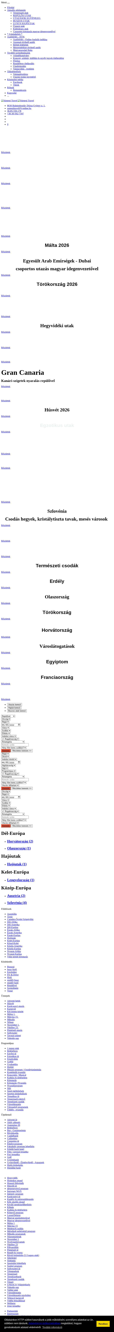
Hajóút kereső (14, 708)
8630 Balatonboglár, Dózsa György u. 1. (26, 105)
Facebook (17, 82)
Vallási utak (12, 1290)
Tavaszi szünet (14, 1035)
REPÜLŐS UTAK (22, 15)
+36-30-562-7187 (15, 113)
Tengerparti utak (20, 13)
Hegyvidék (12, 1178)
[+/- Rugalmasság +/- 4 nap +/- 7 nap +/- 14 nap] (10, 739)
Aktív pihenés (13, 1122)
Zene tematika (13, 1306)
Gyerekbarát (13, 1160)
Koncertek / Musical (16, 1075)
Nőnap (10, 1022)
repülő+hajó (12, 983)
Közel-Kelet (13, 943)
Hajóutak (11, 938)
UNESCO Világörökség (18, 1284)
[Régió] (5, 721)
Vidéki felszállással (16, 1300)
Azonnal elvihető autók (24, 42)
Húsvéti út (12, 1186)
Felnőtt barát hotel (15, 1149)
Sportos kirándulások (17, 1093)
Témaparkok (13, 1271)
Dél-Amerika (13, 924)
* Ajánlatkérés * (14, 34)
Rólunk (10, 87)
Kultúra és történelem (17, 1077)
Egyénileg (12, 972)
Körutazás (12, 1080)
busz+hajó (12, 969)
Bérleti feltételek (20, 45)
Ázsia (9, 916)
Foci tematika (13, 1154)
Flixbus (16, 61)
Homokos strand (15, 1180)
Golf (9, 1157)
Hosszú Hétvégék (15, 1183)
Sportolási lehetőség (16, 1263)
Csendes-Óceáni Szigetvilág (20, 919)
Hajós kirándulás (15, 1165)
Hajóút (10, 1067)
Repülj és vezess (15, 1252)
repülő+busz (13, 980)
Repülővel (12, 985)
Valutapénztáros (20, 74)
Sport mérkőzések (15, 1091)
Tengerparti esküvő (16, 1099)
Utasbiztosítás (19, 66)
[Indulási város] (8, 736)
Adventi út (12, 1120)
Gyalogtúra (12, 1064)
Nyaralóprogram (15, 1085)
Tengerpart (12, 1274)
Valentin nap (13, 1038)
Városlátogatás (14, 1104)
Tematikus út (13, 1096)
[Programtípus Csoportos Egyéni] (8, 771)
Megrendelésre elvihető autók (27, 47)
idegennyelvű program (17, 1188)
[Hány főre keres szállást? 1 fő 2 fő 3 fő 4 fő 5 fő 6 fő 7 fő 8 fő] (13, 747)
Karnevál (11, 1009)
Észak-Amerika (14, 932)
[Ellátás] (5, 733)
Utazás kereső (14, 705)
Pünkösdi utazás (14, 1030)
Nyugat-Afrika (14, 951)
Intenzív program (15, 1194)
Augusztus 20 (13, 1125)
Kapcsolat (11, 93)
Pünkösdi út (12, 1250)
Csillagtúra (12, 1138)
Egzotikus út (13, 1056)
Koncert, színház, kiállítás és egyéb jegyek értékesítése (38, 58)
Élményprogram (14, 1144)
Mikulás (11, 1019)
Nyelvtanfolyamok (16, 1242)
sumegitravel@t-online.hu (19, 108)
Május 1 (11, 1223)
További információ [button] (52, 1327)
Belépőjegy (12, 1051)
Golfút (10, 1061)
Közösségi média (15, 79)
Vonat (10, 991)
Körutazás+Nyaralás (16, 1083)
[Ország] (6, 719)
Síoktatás (11, 1260)
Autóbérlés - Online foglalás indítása (30, 39)
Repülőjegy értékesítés (23, 63)
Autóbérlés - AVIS (15, 37)
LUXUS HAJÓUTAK (24, 23)
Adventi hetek (13, 1001)
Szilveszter (12, 1033)
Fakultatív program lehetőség (20, 1146)
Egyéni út (11, 1053)
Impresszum (12, 1313)
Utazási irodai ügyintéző (24, 77)
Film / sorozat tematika (17, 1152)
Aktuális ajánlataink (16, 10)
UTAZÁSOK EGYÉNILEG (27, 18)
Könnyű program (15, 1212)
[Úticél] (5, 756)
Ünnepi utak (19, 26)
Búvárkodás (12, 1133)
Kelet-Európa (13, 940)
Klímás (10, 1207)
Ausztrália (12, 914)
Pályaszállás (12, 1247)
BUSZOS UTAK (21, 21)
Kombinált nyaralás (16, 1072)
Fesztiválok (12, 1059)
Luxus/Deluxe (13, 1215)
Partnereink (12, 1311)
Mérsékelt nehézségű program (21, 1231)
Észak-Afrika (13, 930)
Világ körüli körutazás (17, 956)
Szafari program (14, 1266)
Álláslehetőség (14, 71)
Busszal (10, 966)
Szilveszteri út (13, 1268)
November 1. (13, 1025)
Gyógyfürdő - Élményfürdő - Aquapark (25, 1162)
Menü (4, 2)
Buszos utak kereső (17, 711)
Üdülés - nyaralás (15, 1109)
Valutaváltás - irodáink (23, 69)
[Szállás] (6, 730)
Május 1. (11, 1014)
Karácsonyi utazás (15, 1006)
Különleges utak (20, 29)
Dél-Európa (12, 927)
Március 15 (12, 1226)
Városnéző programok (17, 1107)
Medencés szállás (15, 1228)
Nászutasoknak (14, 1236)
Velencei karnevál (15, 1298)
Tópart (10, 1282)
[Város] (5, 727)
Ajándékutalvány (21, 55)
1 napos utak (13, 1048)
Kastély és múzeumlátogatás (20, 1199)
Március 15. (12, 1017)
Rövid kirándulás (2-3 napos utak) (23, 1255)
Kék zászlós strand (16, 1202)
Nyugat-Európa (14, 954)
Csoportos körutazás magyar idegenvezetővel (34, 31)
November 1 (13, 1239)
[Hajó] (4, 768)
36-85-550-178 (14, 111)
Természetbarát (14, 1276)
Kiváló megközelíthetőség (19, 1204)
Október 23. (12, 1027)
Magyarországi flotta (22, 50)
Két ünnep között (15, 1011)
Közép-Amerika (14, 946)
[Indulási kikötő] (9, 759)
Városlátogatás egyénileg (19, 1295)
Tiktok (16, 85)
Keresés (6, 751)
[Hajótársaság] (8, 765)
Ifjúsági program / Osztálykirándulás (24, 1069)
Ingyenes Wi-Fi (14, 1191)
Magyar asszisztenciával (18, 1218)
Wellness (11, 1303)
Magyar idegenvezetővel (18, 1220)
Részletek (5, 152)
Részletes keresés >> (21, 751)
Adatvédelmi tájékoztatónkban (44, 1323)
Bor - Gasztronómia (16, 1130)
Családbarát (12, 1136)
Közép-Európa (14, 948)
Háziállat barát (14, 1168)
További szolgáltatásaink (18, 53)
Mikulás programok (16, 1234)
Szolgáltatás (12, 988)
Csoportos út (13, 1141)
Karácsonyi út (13, 1196)
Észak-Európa (13, 935)
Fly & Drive (13, 974)
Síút (9, 1088)
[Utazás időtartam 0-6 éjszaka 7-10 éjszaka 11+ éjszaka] (10, 785)
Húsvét (10, 1003)
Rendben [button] (103, 1324)
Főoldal (10, 7)
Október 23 (12, 1244)
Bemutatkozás (19, 90)
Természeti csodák (15, 1101)
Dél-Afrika (12, 922)
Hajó (9, 977)
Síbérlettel (11, 1258)
